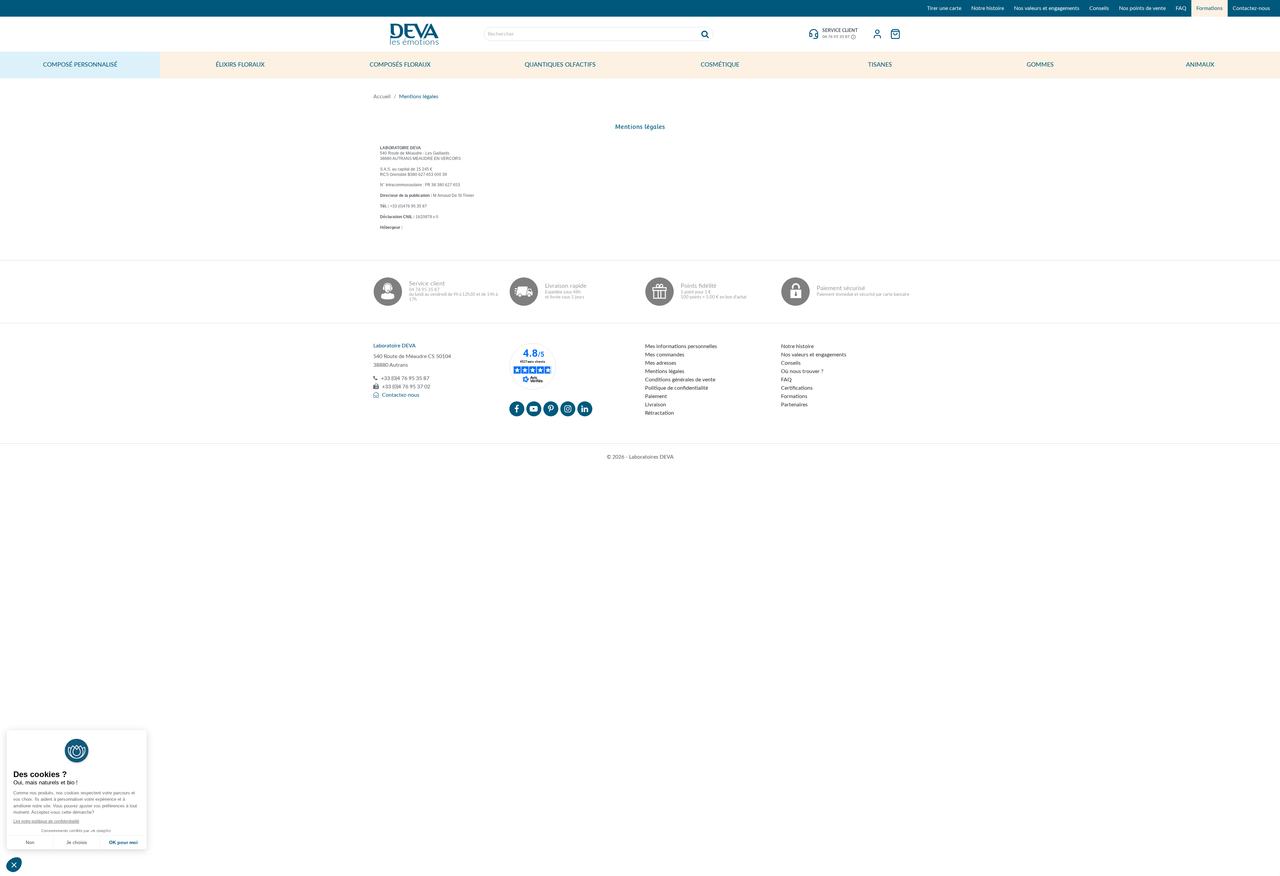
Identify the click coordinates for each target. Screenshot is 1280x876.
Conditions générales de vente (680, 379)
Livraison (655, 404)
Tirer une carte (944, 8)
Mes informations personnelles (681, 346)
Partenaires (794, 404)
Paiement (656, 396)
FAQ (1181, 8)
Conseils (1099, 8)
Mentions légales (664, 371)
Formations (1209, 8)
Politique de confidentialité (676, 388)
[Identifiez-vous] (877, 34)
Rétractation (659, 413)
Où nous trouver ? (802, 371)
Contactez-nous (1251, 8)
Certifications (797, 388)
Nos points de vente (1142, 8)
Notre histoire (987, 8)
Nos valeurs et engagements (1046, 8)
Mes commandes (664, 354)
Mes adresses (660, 363)
